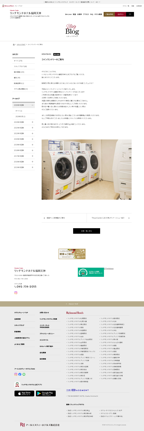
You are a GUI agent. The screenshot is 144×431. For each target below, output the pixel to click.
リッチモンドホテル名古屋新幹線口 (113, 324)
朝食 (133, 6)
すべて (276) (18, 61)
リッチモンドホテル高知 (109, 351)
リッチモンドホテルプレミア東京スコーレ (81, 358)
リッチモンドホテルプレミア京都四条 (113, 336)
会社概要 (43, 353)
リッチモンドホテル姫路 (109, 345)
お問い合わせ (44, 313)
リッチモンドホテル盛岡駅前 (77, 333)
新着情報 (17, 332)
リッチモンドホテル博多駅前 (110, 355)
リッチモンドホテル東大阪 (109, 339)
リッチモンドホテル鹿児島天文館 (112, 376)
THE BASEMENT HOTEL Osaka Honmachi (83, 396)
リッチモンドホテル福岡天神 (110, 358)
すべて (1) (19, 111)
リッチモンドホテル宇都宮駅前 (78, 349)
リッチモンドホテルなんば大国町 (112, 342)
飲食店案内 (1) (19, 83)
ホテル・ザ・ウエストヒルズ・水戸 (111, 410)
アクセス (86, 14)
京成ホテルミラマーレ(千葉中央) (112, 416)
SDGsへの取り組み (46, 346)
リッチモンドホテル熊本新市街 (111, 364)
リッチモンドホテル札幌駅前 (77, 318)
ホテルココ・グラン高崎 (108, 413)
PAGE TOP (73, 304)
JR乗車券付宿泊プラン (22, 338)
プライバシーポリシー (47, 334)
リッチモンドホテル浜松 (109, 330)
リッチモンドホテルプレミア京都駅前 (113, 333)
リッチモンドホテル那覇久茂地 (111, 379)
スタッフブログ (19, 325)
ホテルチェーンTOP (21, 313)
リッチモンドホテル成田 (76, 355)
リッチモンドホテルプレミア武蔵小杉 (80, 379)
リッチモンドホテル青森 (76, 327)
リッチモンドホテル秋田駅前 (77, 330)
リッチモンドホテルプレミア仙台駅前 (80, 339)
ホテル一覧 (126, 6)
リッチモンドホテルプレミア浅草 (78, 360)
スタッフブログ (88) (20, 66)
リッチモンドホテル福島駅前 (77, 345)
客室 (74, 14)
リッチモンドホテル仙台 (76, 336)
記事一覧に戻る (86, 231)
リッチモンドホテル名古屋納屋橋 (112, 327)
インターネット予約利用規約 (44, 326)
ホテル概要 (98, 14)
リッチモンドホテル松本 (109, 321)
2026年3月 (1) (20, 116)
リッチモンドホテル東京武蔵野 (78, 373)
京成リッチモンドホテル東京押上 (79, 410)
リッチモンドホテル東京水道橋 (78, 367)
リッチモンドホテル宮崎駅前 (110, 370)
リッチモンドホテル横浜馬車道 (78, 382)
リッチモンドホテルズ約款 (48, 319)
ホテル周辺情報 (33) (21, 89)
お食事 (79, 14)
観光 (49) (17, 77)
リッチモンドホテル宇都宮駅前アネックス (81, 351)
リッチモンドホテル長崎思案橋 (111, 367)
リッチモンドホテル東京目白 (77, 370)
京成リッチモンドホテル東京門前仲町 (80, 416)
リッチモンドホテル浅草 (76, 364)
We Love (68, 14)
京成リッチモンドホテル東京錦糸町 (80, 413)
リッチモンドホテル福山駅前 (110, 349)
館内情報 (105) (19, 72)
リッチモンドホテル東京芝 (76, 376)
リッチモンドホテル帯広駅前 (77, 324)
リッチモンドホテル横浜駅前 (110, 318)
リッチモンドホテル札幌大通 (77, 321)
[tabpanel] (72, 254)
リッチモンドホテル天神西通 (110, 360)
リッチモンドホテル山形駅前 (77, 342)
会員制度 (139, 6)
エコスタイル (44, 340)
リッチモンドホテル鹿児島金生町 (112, 373)
